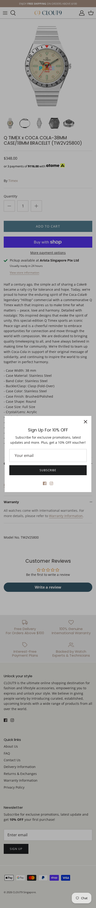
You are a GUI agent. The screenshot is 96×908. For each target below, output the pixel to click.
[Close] (85, 422)
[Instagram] (51, 483)
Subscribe (48, 470)
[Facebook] (44, 483)
